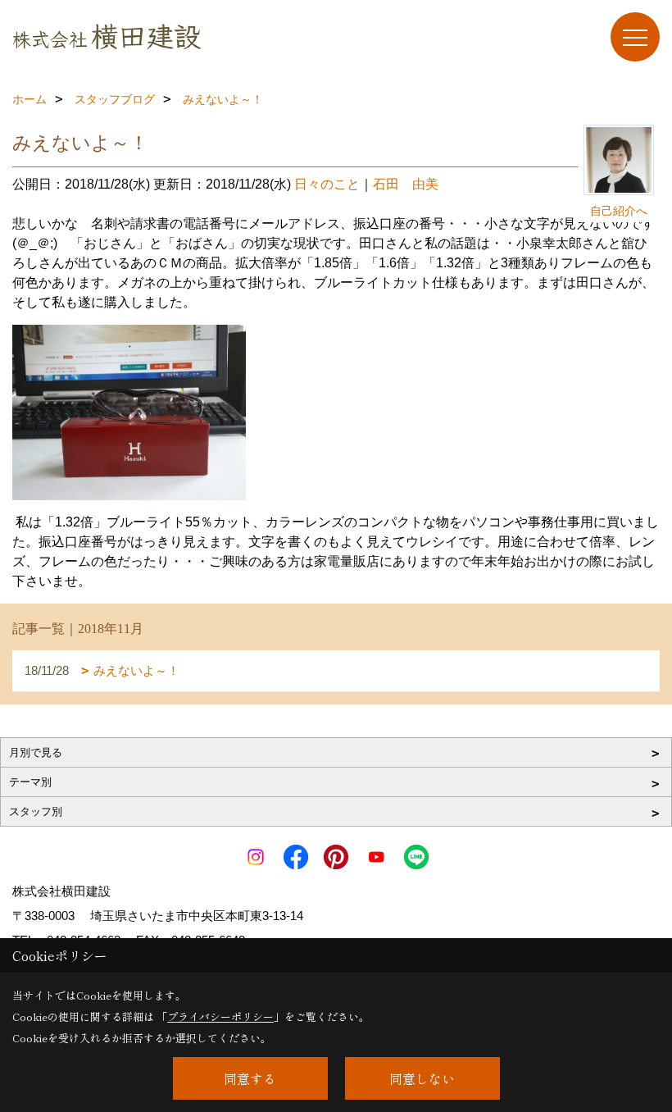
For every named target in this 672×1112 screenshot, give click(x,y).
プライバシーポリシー (220, 1016)
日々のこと (327, 184)
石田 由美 (405, 184)
